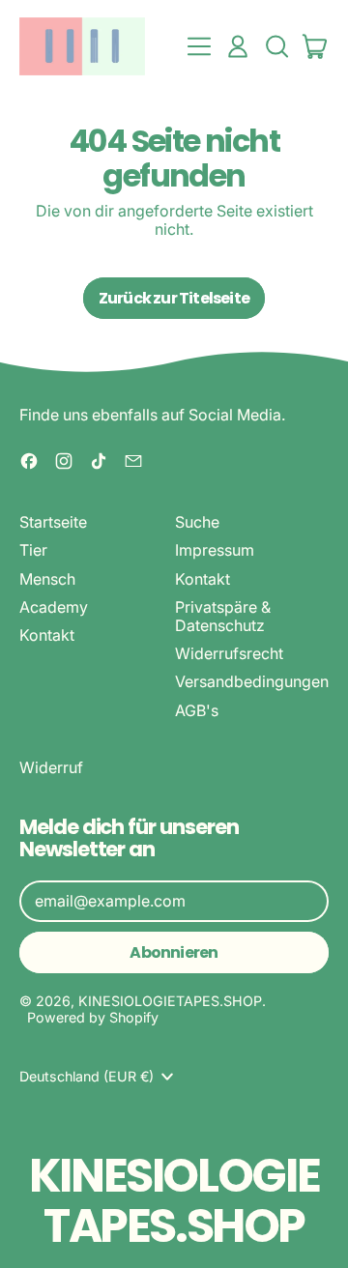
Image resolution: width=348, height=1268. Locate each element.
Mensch (47, 579)
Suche (197, 522)
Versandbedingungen (252, 681)
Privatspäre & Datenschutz (223, 616)
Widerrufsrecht (229, 653)
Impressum (214, 550)
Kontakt (46, 635)
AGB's (196, 710)
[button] (276, 46)
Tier (33, 550)
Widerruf (51, 767)
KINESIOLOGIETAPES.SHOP (170, 1001)
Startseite (53, 522)
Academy (53, 607)
